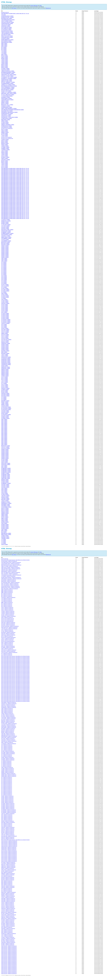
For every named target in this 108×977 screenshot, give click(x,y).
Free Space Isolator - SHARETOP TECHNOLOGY (9, 723)
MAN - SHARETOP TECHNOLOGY (6, 603)
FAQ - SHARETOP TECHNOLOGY (6, 653)
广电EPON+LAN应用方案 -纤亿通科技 (7, 32)
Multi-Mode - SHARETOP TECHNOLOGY (7, 894)
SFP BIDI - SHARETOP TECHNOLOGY (7, 797)
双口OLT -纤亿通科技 (4, 378)
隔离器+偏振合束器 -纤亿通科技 (6, 533)
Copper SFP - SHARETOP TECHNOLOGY (7, 813)
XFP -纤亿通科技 (3, 398)
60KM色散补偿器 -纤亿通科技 (5, 360)
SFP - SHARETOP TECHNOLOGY (6, 777)
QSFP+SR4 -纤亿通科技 (5, 338)
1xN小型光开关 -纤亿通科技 (5, 219)
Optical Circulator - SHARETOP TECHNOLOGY (8, 737)
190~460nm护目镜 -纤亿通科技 (6, 414)
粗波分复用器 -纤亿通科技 (5, 350)
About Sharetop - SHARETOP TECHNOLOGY (8, 632)
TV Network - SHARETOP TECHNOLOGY (7, 611)
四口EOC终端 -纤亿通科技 (5, 395)
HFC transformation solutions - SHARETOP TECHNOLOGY (10, 582)
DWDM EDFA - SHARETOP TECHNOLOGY (8, 873)
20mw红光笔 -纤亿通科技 (5, 227)
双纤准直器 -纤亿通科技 (5, 223)
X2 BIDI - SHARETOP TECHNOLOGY (7, 767)
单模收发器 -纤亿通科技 (5, 369)
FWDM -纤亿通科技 (4, 490)
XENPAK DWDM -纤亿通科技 (5, 464)
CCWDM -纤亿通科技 (4, 493)
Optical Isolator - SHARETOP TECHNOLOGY (8, 739)
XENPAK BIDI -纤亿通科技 (5, 303)
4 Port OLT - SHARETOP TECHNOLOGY (7, 903)
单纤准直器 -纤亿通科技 (5, 222)
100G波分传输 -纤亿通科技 (5, 69)
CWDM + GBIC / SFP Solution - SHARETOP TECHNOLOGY (10, 567)
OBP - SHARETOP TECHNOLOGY (6, 888)
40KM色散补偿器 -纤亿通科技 (5, 359)
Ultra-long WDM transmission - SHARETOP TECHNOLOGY (10, 586)
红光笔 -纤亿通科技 (4, 465)
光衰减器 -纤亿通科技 (4, 520)
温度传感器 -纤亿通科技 (5, 479)
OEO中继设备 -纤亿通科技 (5, 418)
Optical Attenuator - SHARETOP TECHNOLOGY (8, 707)
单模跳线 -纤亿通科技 (4, 514)
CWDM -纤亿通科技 (4, 488)
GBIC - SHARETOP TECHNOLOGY (6, 814)
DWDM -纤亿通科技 (4, 489)
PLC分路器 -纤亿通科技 (4, 122)
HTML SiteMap (3, 14)
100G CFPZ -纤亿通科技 (5, 285)
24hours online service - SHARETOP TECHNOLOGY (9, 627)
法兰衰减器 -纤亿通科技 (5, 535)
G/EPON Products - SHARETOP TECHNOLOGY (8, 847)
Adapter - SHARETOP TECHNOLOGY (7, 742)
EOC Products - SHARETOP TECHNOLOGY (8, 862)
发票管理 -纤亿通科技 (4, 152)
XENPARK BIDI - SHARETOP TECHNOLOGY (8, 773)
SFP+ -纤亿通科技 (4, 383)
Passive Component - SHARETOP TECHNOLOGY (9, 852)
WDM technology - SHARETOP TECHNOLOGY (8, 581)
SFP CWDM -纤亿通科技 (5, 313)
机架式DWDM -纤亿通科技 (5, 244)
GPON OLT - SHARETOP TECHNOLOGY (7, 828)
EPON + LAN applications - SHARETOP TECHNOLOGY (9, 583)
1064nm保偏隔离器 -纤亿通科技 (6, 238)
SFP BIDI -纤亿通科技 (4, 304)
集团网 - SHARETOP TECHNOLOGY (7, 602)
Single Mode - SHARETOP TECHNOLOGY (7, 893)
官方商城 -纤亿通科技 (4, 133)
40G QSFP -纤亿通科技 (4, 284)
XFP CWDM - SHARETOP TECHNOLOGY (7, 758)
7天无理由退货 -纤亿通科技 (5, 149)
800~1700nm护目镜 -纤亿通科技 (6, 408)
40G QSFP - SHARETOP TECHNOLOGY (7, 832)
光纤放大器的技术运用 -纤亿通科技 (6, 127)
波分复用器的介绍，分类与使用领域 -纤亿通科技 (8, 78)
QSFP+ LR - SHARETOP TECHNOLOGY (7, 833)
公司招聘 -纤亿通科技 (4, 154)
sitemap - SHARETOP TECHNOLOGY (7, 617)
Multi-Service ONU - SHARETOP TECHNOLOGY (8, 912)
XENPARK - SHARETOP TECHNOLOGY (7, 772)
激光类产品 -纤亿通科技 (5, 508)
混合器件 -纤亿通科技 (4, 519)
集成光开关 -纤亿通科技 (5, 103)
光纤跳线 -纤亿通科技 (4, 365)
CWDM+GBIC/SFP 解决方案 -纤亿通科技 (7, 22)
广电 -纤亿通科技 (3, 52)
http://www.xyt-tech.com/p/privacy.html (7, 138)
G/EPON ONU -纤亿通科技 (5, 448)
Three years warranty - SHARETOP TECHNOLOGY (9, 652)
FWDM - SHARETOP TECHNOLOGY (7, 711)
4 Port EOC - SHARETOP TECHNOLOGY (7, 922)
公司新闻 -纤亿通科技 (4, 62)
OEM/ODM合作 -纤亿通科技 (5, 159)
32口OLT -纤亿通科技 (4, 384)
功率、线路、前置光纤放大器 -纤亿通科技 (7, 94)
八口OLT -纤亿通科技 (4, 380)
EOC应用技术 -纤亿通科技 (5, 68)
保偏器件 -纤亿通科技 (4, 518)
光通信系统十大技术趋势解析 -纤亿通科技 (7, 124)
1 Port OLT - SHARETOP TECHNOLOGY (7, 897)
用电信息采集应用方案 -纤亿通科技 (6, 42)
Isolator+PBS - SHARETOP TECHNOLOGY (8, 733)
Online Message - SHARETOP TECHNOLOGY (8, 616)
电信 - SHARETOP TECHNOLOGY (6, 593)
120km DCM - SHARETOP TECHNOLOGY (7, 887)
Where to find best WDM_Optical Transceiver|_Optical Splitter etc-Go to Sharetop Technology (15, 656)
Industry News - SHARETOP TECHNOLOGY (8, 622)
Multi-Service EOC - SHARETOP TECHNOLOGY (8, 918)
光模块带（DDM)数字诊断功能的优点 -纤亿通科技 (9, 108)
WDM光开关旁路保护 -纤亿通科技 (6, 98)
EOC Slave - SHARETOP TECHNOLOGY (7, 913)
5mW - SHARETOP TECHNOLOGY (6, 927)
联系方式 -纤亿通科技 (4, 129)
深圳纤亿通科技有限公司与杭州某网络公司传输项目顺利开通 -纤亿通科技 (12, 109)
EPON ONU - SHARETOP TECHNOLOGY (7, 829)
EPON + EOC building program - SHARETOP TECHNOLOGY (10, 572)
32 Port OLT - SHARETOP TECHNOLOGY (7, 907)
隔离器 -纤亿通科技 (4, 530)
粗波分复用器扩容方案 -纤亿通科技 (6, 18)
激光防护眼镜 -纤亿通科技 (5, 400)
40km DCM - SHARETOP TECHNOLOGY (7, 877)
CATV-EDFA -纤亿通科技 (5, 239)
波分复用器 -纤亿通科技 (5, 524)
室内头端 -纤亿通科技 (4, 390)
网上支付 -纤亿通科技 (4, 134)
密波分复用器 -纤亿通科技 (5, 353)
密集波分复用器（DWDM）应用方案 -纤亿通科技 (8, 93)
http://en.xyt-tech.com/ (4, 558)
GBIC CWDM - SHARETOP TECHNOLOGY (8, 822)
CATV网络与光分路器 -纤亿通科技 (6, 118)
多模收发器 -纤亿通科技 (5, 370)
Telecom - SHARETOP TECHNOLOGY (7, 607)
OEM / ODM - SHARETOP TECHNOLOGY (7, 633)
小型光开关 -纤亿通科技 (5, 500)
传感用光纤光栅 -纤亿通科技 (5, 478)
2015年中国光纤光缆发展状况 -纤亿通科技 (7, 88)
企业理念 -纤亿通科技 (4, 164)
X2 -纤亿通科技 (3, 298)
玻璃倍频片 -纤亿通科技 (5, 404)
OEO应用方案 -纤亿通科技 (5, 38)
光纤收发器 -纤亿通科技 (5, 123)
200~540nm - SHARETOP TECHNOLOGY (7, 943)
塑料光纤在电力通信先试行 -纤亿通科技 (7, 89)
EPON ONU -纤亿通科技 (5, 334)
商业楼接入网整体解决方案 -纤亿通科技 (7, 39)
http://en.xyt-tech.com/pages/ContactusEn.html (8, 637)
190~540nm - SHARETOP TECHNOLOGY (7, 939)
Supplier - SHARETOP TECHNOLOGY (7, 648)
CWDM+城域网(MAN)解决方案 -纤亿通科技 (7, 19)
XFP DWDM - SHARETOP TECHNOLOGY (7, 759)
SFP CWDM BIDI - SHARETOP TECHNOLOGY (8, 809)
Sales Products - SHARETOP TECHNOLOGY (8, 651)
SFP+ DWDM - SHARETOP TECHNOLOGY (8, 753)
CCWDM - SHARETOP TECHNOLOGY (7, 713)
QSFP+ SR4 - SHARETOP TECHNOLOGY (7, 834)
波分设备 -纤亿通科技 (4, 413)
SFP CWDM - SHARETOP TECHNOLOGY (7, 803)
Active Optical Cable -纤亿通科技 (6, 339)
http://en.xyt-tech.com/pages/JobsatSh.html (7, 641)
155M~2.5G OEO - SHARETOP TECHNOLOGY (8, 869)
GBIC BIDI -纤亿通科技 (4, 328)
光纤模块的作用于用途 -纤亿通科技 (6, 79)
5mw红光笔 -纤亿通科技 (5, 405)
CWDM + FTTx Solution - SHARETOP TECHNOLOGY (9, 566)
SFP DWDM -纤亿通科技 (5, 314)
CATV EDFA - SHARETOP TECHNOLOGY (7, 874)
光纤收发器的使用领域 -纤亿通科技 (6, 107)
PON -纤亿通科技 (4, 280)
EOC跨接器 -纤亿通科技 (5, 389)
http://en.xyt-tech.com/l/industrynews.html (7, 618)
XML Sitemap (14, 8)
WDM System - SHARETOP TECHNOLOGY (8, 864)
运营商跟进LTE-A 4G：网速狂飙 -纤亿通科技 (8, 84)
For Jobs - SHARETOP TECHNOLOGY (7, 631)
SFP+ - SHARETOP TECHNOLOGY (6, 747)
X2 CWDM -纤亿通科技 (4, 300)
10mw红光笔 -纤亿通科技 (5, 410)
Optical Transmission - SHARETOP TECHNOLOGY (9, 842)
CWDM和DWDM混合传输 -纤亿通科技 (7, 23)
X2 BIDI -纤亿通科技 (4, 299)
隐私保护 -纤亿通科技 (4, 162)
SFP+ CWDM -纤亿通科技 (5, 289)
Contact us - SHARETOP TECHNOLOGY (7, 638)
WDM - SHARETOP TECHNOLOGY (6, 882)
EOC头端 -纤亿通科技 (4, 459)
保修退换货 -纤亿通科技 (5, 132)
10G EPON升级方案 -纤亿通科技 (6, 29)
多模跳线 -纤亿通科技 (4, 515)
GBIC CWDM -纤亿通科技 (5, 329)
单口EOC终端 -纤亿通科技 (5, 394)
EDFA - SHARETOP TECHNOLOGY (6, 872)
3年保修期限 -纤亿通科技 (5, 148)
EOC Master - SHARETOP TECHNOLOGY (7, 919)
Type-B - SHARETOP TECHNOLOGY (7, 934)
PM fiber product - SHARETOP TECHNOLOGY (8, 706)
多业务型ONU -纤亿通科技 (5, 388)
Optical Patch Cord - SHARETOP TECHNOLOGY (8, 703)
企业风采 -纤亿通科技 (4, 163)
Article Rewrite (23, 546)
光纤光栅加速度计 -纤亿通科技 (6, 232)
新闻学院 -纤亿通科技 (4, 64)
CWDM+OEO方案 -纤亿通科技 (6, 24)
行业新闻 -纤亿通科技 (4, 59)
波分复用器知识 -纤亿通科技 (5, 97)
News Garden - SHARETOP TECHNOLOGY (8, 623)
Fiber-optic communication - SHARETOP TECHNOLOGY (10, 626)
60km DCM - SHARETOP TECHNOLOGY (7, 878)
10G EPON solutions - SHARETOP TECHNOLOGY (9, 561)
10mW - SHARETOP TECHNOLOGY (7, 929)
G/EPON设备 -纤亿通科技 (5, 484)
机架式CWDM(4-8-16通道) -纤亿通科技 (7, 229)
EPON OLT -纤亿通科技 (5, 335)
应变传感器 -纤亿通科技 (5, 480)
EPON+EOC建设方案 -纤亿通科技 (6, 27)
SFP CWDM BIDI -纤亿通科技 (5, 319)
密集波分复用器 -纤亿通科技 (5, 119)
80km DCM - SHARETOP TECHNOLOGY (7, 879)
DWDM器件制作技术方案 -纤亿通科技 (7, 113)
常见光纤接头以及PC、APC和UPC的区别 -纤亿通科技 (9, 117)
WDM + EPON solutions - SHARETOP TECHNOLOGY (9, 588)
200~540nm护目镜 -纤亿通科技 (6, 409)
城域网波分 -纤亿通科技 (5, 102)
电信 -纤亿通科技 (3, 47)
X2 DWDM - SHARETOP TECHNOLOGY (7, 769)
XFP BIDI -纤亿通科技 (4, 294)
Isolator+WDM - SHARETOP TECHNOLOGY (8, 734)
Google (32, 5)
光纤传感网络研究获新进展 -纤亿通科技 (7, 83)
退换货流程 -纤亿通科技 (5, 143)
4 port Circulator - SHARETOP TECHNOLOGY (8, 718)
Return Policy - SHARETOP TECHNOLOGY (8, 646)
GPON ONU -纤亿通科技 (5, 330)
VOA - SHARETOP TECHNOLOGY (6, 744)
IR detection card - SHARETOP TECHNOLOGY (8, 933)
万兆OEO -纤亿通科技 (4, 355)
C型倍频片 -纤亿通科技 (4, 403)
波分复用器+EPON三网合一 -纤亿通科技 (7, 17)
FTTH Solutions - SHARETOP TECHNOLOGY (8, 576)
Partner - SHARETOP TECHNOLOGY (7, 643)
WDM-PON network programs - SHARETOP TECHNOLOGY (10, 587)
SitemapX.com (48, 8)
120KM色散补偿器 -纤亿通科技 (6, 364)
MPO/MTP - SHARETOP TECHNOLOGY (7, 732)
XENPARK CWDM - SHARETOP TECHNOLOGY (8, 774)
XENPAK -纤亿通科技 (4, 544)
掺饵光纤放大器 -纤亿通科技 (5, 242)
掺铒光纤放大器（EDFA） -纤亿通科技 (7, 104)
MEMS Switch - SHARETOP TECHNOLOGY (8, 721)
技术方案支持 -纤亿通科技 (5, 157)
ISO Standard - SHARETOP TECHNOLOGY (8, 647)
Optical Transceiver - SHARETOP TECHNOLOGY (9, 947)
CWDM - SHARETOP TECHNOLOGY (7, 708)
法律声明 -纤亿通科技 (4, 158)
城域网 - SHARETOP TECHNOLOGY (7, 591)
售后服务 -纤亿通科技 (4, 144)
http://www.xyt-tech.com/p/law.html (6, 137)
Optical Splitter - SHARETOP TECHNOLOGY (8, 898)
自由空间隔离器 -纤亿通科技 (5, 504)
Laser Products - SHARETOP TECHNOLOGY (8, 863)
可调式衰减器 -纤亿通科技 (5, 538)
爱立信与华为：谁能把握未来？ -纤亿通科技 (8, 82)
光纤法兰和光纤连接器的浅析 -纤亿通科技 (7, 73)
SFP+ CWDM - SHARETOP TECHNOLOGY (8, 752)
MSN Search (35, 5)
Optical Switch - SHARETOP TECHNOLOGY (8, 928)
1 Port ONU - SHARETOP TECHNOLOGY (7, 909)
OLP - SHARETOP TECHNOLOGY (6, 889)
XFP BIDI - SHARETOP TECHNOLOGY (7, 757)
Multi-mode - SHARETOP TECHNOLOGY (7, 731)
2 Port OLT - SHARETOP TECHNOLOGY (7, 902)
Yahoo (40, 5)
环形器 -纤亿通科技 (4, 293)
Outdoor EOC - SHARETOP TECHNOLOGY (8, 917)
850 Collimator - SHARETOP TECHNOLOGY (8, 728)
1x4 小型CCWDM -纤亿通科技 (5, 224)
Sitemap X (7, 546)
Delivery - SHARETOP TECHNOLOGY (7, 642)
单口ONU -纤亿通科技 (4, 385)
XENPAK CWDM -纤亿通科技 (5, 463)
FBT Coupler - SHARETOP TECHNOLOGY (8, 716)
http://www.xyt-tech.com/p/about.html (6, 128)
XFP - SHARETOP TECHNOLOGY (6, 754)
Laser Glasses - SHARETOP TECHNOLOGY (8, 938)
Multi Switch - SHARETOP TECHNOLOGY (7, 722)
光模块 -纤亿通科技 (4, 419)
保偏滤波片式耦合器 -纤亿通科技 (6, 237)
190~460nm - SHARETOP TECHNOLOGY (7, 944)
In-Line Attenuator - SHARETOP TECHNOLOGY (8, 743)
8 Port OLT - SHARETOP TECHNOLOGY (7, 904)
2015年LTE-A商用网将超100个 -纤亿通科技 (7, 87)
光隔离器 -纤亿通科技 (4, 333)
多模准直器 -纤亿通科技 (5, 513)
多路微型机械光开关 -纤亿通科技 (6, 503)
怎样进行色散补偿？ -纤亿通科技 (6, 114)
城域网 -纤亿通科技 (4, 43)
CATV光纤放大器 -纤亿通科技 (5, 358)
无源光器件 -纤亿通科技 (5, 245)
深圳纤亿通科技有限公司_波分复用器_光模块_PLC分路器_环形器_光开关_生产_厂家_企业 (15, 13)
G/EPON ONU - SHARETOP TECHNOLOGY (8, 908)
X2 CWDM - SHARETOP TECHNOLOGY (7, 768)
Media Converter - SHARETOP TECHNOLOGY (8, 892)
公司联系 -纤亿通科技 (4, 153)
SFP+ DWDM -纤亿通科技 (5, 290)
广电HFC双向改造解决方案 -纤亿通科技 (7, 33)
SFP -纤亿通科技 (3, 263)
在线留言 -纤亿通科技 (4, 57)
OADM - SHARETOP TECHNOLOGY (7, 712)
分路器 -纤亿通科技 (4, 258)
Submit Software (28, 546)
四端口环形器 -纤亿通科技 (5, 499)
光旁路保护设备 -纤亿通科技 (5, 343)
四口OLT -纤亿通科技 (4, 379)
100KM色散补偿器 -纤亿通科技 (6, 363)
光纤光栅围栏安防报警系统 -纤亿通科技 (7, 233)
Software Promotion (18, 546)
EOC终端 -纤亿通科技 (4, 460)
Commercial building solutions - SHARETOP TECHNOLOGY (10, 563)
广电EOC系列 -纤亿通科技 (5, 495)
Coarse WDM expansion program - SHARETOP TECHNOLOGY (11, 562)
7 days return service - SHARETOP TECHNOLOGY (9, 628)
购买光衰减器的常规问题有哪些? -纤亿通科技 (8, 72)
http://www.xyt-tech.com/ (5, 12)
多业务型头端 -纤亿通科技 (5, 393)
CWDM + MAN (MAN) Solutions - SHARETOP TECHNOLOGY (10, 568)
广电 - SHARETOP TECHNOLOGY (6, 598)
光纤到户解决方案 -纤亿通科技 (6, 34)
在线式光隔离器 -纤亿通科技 (5, 505)
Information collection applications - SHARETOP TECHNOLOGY (11, 577)
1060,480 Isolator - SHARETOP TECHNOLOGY (8, 726)
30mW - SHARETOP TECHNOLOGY (7, 932)
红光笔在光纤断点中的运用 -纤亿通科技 (7, 99)
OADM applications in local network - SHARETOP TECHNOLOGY (11, 578)
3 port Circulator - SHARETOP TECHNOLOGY (8, 717)
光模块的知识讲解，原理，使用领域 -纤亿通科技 (8, 74)
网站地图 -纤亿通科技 (4, 58)
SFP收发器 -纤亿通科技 (4, 375)
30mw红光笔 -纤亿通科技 (5, 228)
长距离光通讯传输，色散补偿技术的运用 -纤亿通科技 (9, 112)
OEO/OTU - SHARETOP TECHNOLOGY (7, 868)
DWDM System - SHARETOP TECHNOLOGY (8, 867)
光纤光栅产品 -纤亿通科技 (5, 473)
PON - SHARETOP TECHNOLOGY (6, 823)
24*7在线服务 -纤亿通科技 (5, 147)
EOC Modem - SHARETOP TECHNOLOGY (8, 923)
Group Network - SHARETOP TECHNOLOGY (8, 597)
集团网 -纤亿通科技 (4, 54)
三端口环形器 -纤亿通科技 (5, 498)
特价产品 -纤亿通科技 (4, 167)
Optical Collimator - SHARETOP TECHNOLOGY (8, 702)
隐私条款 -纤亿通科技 (4, 142)
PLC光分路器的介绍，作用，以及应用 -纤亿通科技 (9, 77)
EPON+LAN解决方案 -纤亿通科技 (6, 28)
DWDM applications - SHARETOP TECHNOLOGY (9, 571)
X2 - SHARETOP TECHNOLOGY (6, 762)
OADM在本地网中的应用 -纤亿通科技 (7, 37)
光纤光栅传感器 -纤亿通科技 (5, 474)
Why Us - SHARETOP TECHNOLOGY (7, 636)
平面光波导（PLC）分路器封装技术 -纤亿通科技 (8, 92)
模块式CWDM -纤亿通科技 (5, 243)
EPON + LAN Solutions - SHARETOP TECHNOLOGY (9, 573)
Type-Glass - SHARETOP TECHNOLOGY (7, 937)
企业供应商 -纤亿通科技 (5, 139)
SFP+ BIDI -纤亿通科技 (4, 288)
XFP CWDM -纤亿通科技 (5, 295)
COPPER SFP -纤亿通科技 (5, 323)
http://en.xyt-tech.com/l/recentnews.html (7, 621)
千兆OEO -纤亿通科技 (4, 354)
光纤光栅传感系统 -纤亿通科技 (6, 468)
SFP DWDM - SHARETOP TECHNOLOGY (7, 804)
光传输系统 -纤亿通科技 (5, 449)
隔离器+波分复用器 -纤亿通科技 (6, 534)
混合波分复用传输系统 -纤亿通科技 (6, 234)
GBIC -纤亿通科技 (4, 275)
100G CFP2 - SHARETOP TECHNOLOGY (7, 837)
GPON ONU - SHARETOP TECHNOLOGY (7, 827)
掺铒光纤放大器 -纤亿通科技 (5, 445)
